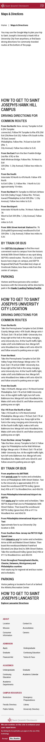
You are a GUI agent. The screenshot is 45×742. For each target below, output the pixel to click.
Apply (5, 648)
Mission (6, 628)
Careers (26, 632)
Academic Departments (8, 683)
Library (26, 704)
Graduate (6, 653)
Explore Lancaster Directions (15, 603)
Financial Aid (8, 657)
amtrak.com (11, 476)
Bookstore (7, 697)
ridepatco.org (12, 539)
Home (4, 25)
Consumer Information (7, 633)
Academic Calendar (30, 674)
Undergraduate (29, 648)
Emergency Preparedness (29, 698)
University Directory (31, 709)
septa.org (10, 500)
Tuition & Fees (29, 657)
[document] (22, 729)
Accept (5, 738)
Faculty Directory (9, 704)
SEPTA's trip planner (14, 248)
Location (6, 623)
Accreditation (28, 628)
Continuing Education (31, 653)
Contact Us (27, 623)
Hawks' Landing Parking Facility (26, 288)
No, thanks (15, 738)
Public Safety (8, 709)
